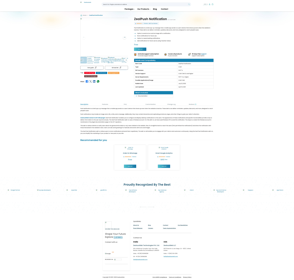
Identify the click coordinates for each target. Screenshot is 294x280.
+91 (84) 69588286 (141, 256)
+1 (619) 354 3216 (172, 253)
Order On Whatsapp (130, 153)
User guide (90, 67)
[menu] (147, 9)
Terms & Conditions (175, 277)
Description (84, 104)
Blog (149, 225)
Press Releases (137, 228)
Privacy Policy (187, 277)
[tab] (91, 104)
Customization (150, 104)
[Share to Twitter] (90, 81)
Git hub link (115, 67)
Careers (118, 237)
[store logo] (86, 4)
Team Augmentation (169, 228)
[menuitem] (130, 9)
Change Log (171, 104)
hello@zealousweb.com (140, 259)
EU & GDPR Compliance (160, 277)
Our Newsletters (183, 225)
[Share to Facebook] (87, 81)
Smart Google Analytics (163, 153)
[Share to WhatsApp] (98, 81)
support (203, 54)
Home (85, 15)
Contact (165, 225)
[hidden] (210, 4)
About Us (136, 225)
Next (124, 37)
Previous (84, 37)
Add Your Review (153, 23)
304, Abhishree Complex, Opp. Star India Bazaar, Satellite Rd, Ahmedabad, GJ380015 (146, 249)
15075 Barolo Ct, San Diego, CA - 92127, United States (177, 249)
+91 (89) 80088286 (142, 253)
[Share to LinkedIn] (94, 81)
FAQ (125, 104)
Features (105, 104)
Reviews (192, 104)
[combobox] (146, 4)
